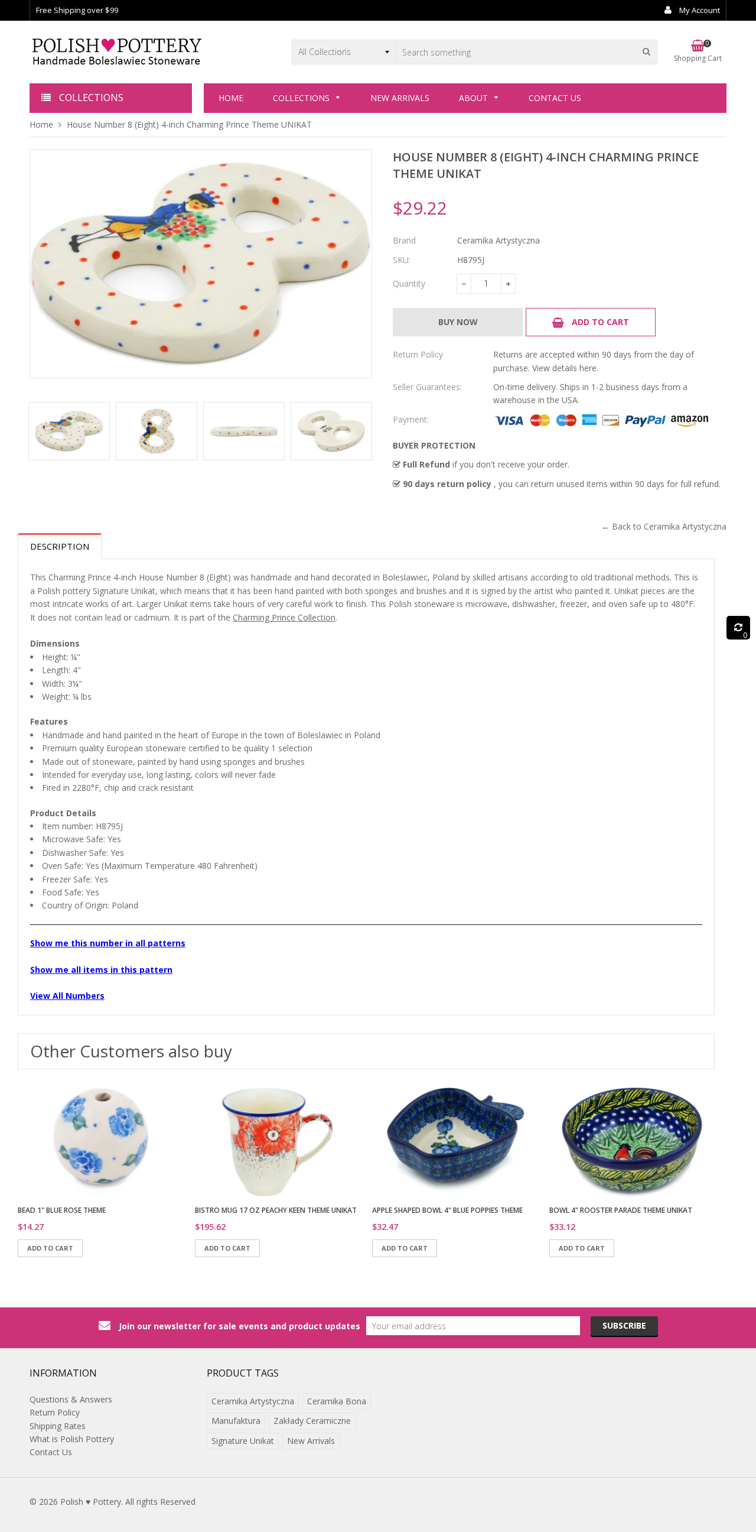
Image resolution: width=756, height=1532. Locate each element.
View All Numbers (67, 995)
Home (41, 124)
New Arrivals (311, 1440)
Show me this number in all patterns (107, 943)
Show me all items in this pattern (101, 969)
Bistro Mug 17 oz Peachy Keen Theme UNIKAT (276, 1210)
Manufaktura (235, 1420)
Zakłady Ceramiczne (312, 1420)
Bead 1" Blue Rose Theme (62, 1210)
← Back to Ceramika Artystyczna (663, 526)
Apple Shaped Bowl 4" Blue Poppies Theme (447, 1210)
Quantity (409, 283)
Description (59, 546)
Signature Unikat (242, 1440)
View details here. (565, 368)
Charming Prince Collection (284, 617)
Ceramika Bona (336, 1401)
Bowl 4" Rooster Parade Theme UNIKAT (620, 1210)
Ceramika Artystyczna (252, 1401)
